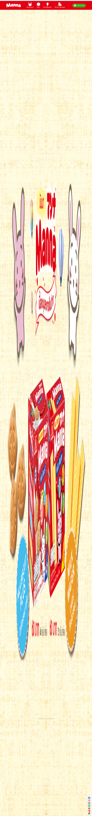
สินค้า (38, 7)
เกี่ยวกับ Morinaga (60, 7)
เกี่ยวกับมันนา (30, 7)
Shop (80, 5)
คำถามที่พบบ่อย (47, 7)
